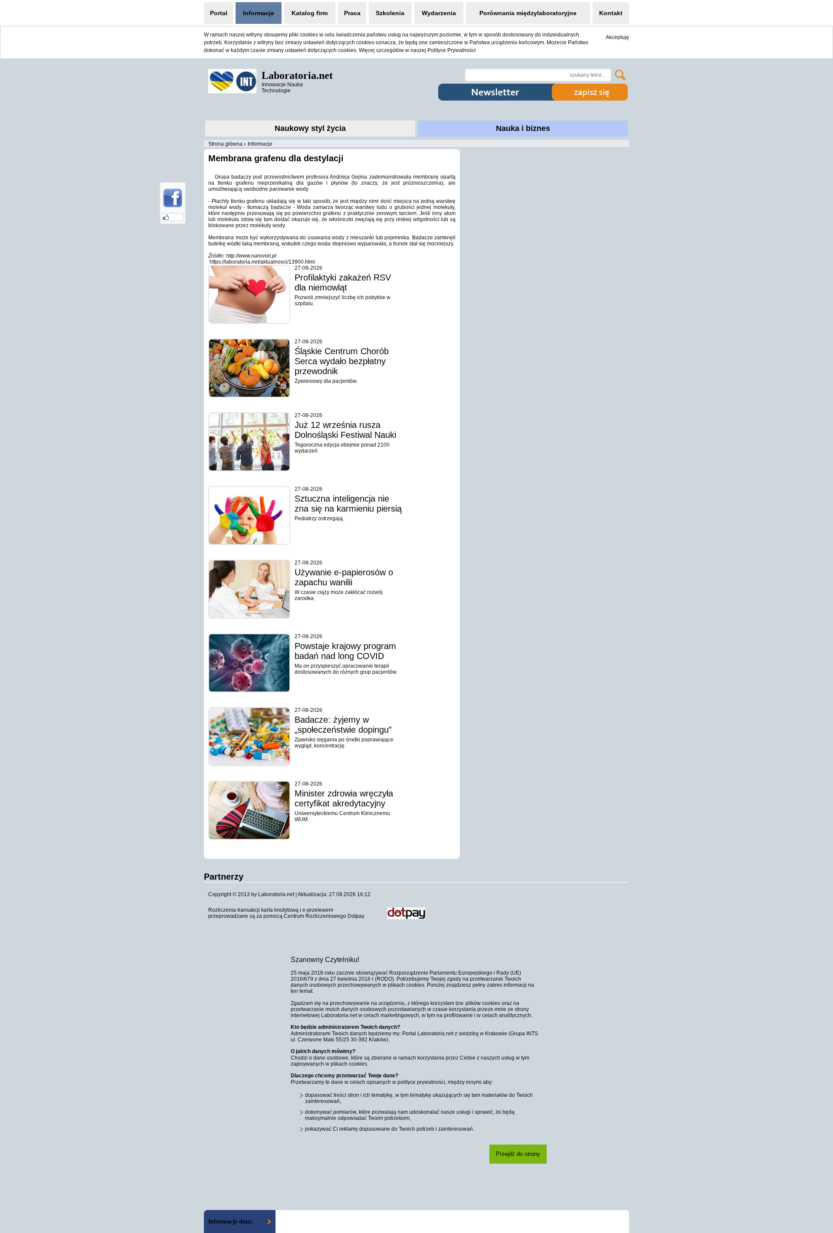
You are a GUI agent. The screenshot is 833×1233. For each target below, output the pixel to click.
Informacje (258, 13)
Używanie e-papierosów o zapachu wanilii (344, 577)
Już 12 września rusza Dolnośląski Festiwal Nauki (345, 430)
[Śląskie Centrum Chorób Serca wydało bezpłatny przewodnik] (249, 368)
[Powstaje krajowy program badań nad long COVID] (249, 662)
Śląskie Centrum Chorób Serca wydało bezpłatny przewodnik (342, 361)
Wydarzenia (439, 13)
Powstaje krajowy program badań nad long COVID (345, 651)
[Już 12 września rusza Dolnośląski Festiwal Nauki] (249, 441)
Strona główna (225, 144)
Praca (352, 13)
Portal (218, 13)
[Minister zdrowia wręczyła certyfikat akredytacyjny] (249, 810)
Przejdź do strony (518, 1154)
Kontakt (611, 13)
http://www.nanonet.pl (251, 256)
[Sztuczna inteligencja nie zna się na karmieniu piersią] (249, 515)
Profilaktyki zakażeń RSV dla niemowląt (343, 282)
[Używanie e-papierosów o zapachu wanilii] (249, 589)
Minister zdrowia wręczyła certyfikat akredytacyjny (344, 798)
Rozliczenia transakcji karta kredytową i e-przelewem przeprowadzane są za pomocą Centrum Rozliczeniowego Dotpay (286, 913)
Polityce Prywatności (451, 50)
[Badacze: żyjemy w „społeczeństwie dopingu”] (249, 736)
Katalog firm (310, 13)
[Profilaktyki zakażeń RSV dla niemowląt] (249, 294)
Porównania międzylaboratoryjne (528, 13)
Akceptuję (617, 37)
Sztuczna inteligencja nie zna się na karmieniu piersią (348, 503)
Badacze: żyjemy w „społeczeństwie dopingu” (343, 724)
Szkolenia (390, 13)
